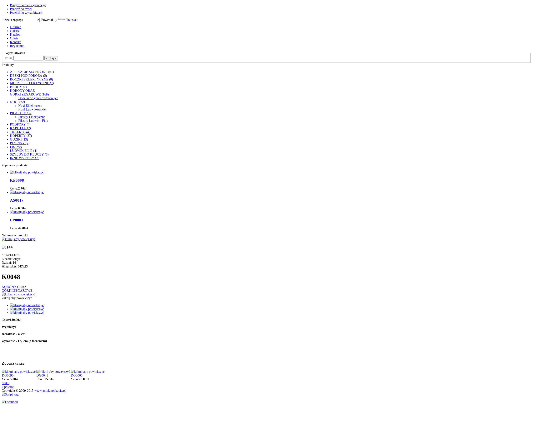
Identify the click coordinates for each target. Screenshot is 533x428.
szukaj (9, 58)
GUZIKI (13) (19, 139)
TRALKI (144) (20, 132)
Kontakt (15, 42)
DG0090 (8, 375)
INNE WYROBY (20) (25, 158)
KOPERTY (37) (21, 135)
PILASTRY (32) (21, 113)
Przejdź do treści (21, 9)
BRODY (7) (18, 87)
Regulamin (17, 46)
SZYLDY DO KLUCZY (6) (29, 154)
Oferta (14, 38)
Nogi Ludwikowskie (32, 109)
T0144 (7, 247)
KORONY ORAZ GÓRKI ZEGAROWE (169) (29, 92)
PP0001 (16, 220)
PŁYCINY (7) (19, 143)
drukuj (6, 383)
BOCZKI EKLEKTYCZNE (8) (31, 79)
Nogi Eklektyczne (30, 105)
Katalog (15, 34)
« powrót (8, 387)
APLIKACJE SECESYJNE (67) (32, 72)
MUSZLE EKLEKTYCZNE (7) (32, 83)
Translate (72, 19)
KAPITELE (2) (20, 128)
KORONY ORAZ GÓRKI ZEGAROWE (17, 288)
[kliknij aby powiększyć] (18, 294)
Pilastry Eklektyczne (31, 117)
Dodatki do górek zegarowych (38, 98)
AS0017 (17, 200)
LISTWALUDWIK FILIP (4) (23, 148)
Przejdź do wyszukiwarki (26, 12)
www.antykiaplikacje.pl (50, 390)
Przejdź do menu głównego (28, 5)
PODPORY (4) (20, 124)
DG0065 (76, 375)
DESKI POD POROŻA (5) (28, 75)
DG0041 (42, 375)
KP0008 (17, 180)
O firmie (15, 27)
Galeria (15, 31)
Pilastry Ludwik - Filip (33, 120)
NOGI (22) (17, 102)
